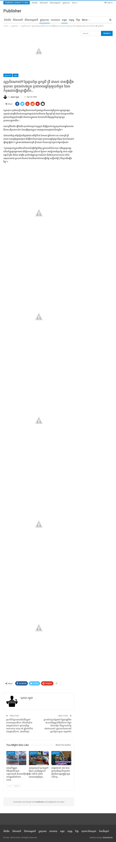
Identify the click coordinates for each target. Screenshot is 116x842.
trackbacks (39, 802)
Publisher (12, 10)
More (74, 3)
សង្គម (64, 20)
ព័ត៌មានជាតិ (44, 3)
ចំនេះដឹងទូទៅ (104, 831)
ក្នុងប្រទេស (66, 3)
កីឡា (78, 20)
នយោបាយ (55, 20)
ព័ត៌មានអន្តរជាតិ (55, 3)
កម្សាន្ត (71, 20)
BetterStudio (108, 838)
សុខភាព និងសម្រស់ (88, 831)
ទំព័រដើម (34, 3)
